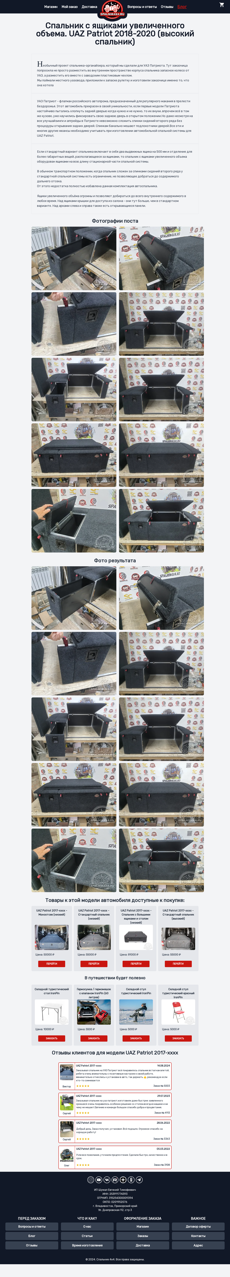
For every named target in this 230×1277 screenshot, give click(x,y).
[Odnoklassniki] (131, 1179)
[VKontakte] (107, 1179)
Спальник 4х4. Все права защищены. (120, 1259)
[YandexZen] (123, 1179)
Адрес (198, 1245)
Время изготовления (87, 1245)
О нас (87, 1226)
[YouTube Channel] (98, 1179)
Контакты (198, 1236)
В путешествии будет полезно (115, 978)
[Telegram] (139, 1179)
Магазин (51, 7)
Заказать (51, 1038)
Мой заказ (70, 7)
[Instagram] (90, 1179)
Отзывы (167, 7)
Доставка (89, 7)
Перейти (51, 963)
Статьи (87, 1236)
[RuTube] (115, 1179)
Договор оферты (198, 1226)
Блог (182, 6)
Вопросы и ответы (142, 7)
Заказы (143, 1236)
